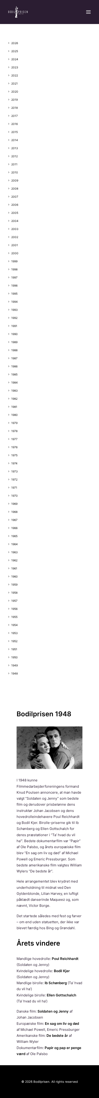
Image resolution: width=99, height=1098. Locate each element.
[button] (88, 12)
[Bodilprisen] (18, 12)
